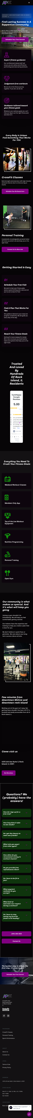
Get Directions (8, 773)
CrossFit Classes (7, 1032)
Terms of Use (6, 1064)
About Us (5, 1052)
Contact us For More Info (15, 249)
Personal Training (7, 1035)
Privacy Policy (6, 1067)
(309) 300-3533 (16, 934)
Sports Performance (8, 1038)
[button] (29, 2)
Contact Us (5, 1055)
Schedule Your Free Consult (15, 39)
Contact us (16, 941)
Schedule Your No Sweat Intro (15, 191)
